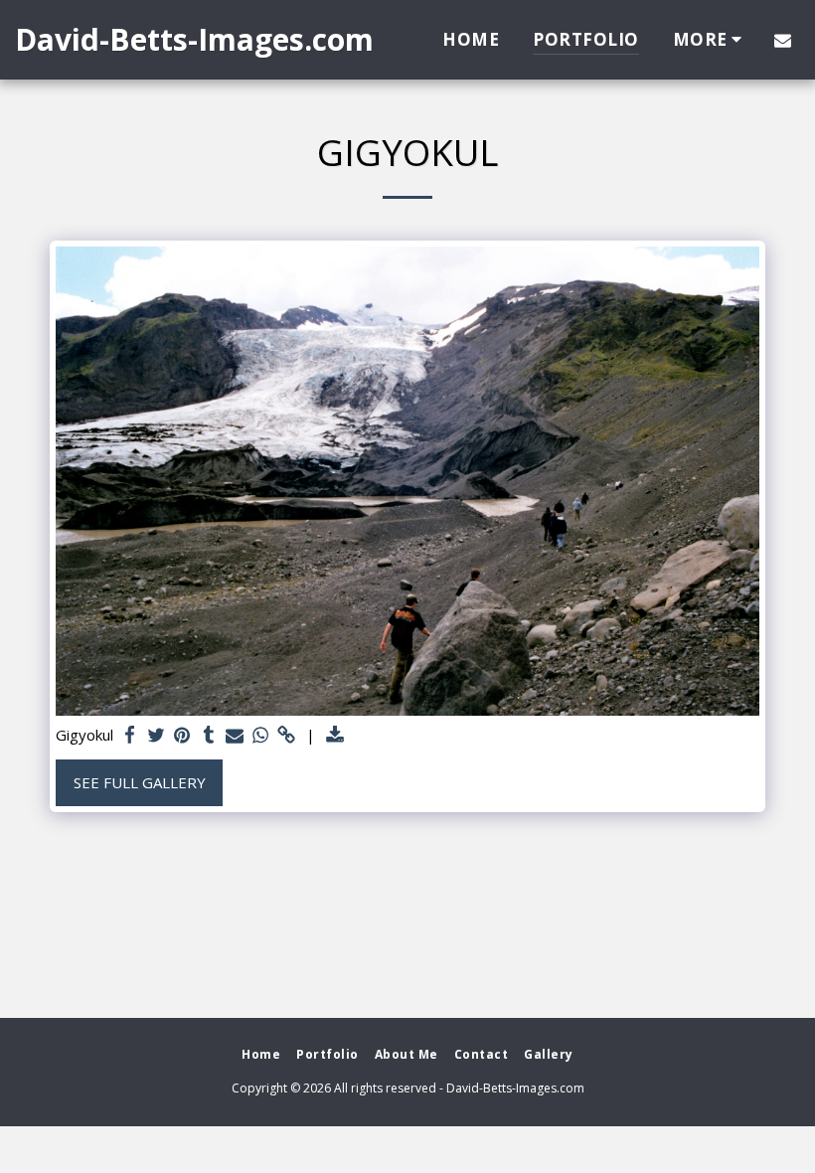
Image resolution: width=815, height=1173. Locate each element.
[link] (286, 735)
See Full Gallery (140, 782)
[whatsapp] (260, 735)
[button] (782, 40)
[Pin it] (182, 735)
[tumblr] (208, 735)
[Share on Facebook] (130, 735)
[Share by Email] (235, 735)
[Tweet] (156, 735)
